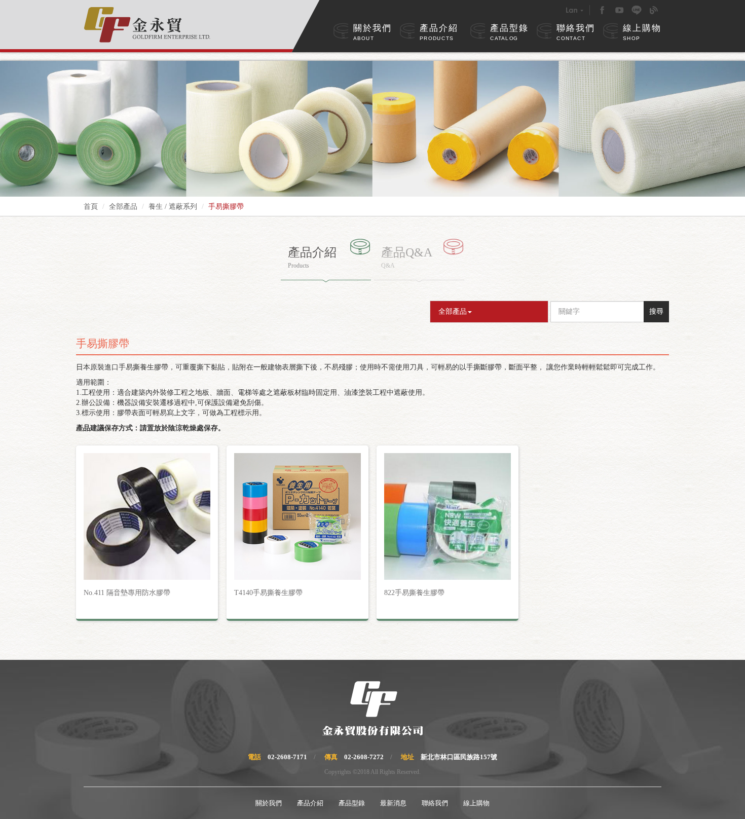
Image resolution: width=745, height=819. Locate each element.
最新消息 (393, 803)
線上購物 (642, 32)
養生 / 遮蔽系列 (172, 206)
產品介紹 (439, 32)
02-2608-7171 (287, 757)
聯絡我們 (575, 32)
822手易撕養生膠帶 (414, 593)
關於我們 (372, 32)
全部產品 (123, 206)
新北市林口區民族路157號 (459, 757)
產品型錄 (509, 32)
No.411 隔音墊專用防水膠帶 (127, 593)
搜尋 (656, 311)
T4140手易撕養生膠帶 (268, 593)
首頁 (91, 206)
